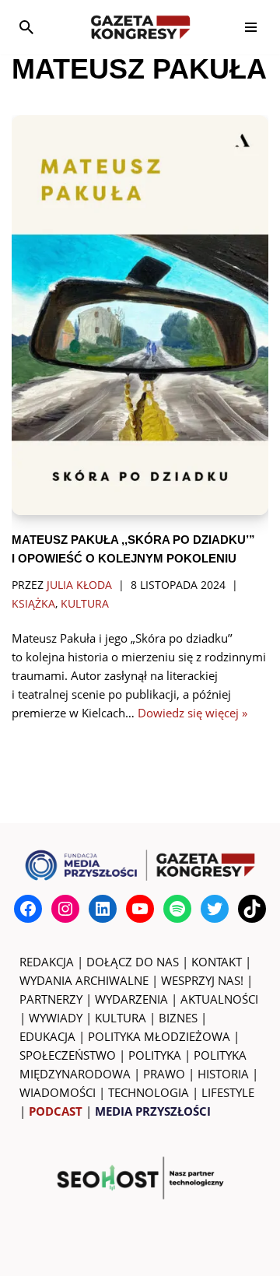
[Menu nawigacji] (250, 27)
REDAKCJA (46, 961)
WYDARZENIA (131, 999)
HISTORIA (223, 1073)
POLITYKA (154, 1055)
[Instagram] (65, 909)
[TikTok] (252, 909)
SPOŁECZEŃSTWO (67, 1055)
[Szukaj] (26, 27)
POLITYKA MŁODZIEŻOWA (159, 1036)
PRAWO (164, 1073)
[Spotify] (177, 909)
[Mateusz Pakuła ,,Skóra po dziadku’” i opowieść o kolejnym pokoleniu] (140, 315)
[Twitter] (215, 909)
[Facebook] (28, 909)
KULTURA (120, 1017)
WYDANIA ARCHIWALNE (84, 980)
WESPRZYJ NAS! (202, 980)
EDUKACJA (47, 1036)
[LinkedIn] (103, 909)
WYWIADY (55, 1017)
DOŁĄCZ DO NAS (132, 961)
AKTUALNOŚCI (219, 999)
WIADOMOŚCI (57, 1092)
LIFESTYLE (227, 1092)
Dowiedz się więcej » (192, 712)
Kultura (85, 604)
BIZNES (178, 1017)
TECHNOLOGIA (148, 1092)
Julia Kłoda (79, 585)
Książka (33, 604)
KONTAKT (216, 961)
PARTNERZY (50, 999)
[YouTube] (140, 909)
